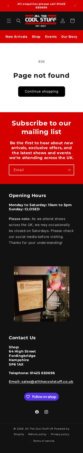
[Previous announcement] (8, 6)
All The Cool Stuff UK (39, 428)
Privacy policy (60, 434)
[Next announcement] (75, 6)
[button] (9, 21)
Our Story (69, 36)
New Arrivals (16, 36)
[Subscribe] (69, 170)
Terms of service (43, 440)
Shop (36, 36)
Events (51, 36)
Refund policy (37, 434)
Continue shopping (41, 91)
